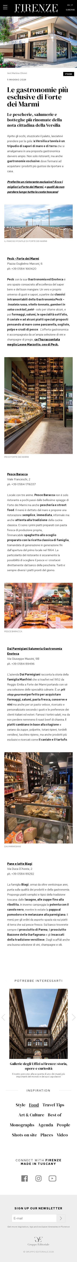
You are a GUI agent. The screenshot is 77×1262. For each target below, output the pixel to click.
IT (72, 5)
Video (62, 1135)
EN (68, 5)
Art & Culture (31, 1115)
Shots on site (24, 1135)
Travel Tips (53, 1105)
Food (68, 74)
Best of (54, 1115)
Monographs (22, 1125)
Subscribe (70, 10)
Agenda (45, 1125)
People (63, 1125)
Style (20, 1105)
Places (46, 1135)
